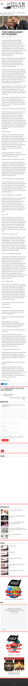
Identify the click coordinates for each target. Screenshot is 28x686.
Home (1, 12)
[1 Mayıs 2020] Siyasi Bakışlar (15, 534)
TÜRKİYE (13, 12)
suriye (2, 390)
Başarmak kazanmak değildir (15, 558)
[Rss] (12, 684)
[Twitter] (15, 684)
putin (22, 388)
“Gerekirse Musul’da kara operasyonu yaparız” (8, 394)
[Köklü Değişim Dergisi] (14, 664)
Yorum (3, 407)
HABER (9, 12)
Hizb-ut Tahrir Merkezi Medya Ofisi (14, 599)
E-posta (4, 425)
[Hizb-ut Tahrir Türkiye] (14, 644)
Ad (3, 421)
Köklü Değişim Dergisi (14, 672)
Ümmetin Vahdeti (12, 546)
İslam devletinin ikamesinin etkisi (16, 570)
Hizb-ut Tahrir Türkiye (14, 655)
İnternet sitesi (4, 430)
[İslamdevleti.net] (14, 5)
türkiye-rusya (9, 390)
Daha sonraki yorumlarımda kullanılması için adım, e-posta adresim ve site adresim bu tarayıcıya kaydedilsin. (13, 436)
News (5, 12)
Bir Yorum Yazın (20, 36)
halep (18, 388)
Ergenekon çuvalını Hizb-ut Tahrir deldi (17, 398)
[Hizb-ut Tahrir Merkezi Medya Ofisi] (14, 588)
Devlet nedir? (12, 552)
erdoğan (13, 388)
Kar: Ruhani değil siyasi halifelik (15, 510)
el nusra (7, 388)
